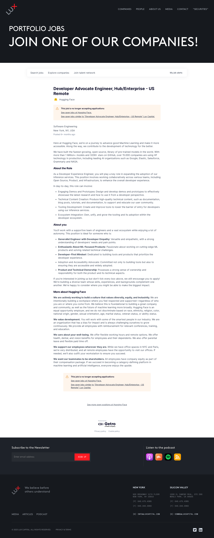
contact (182, 9)
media (169, 9)
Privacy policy (100, 431)
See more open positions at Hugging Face (107, 404)
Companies (124, 9)
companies (58, 72)
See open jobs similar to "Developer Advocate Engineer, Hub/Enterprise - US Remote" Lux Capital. (108, 116)
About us (155, 9)
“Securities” (200, 9)
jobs (36, 72)
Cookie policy (114, 431)
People (140, 9)
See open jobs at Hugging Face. (76, 112)
